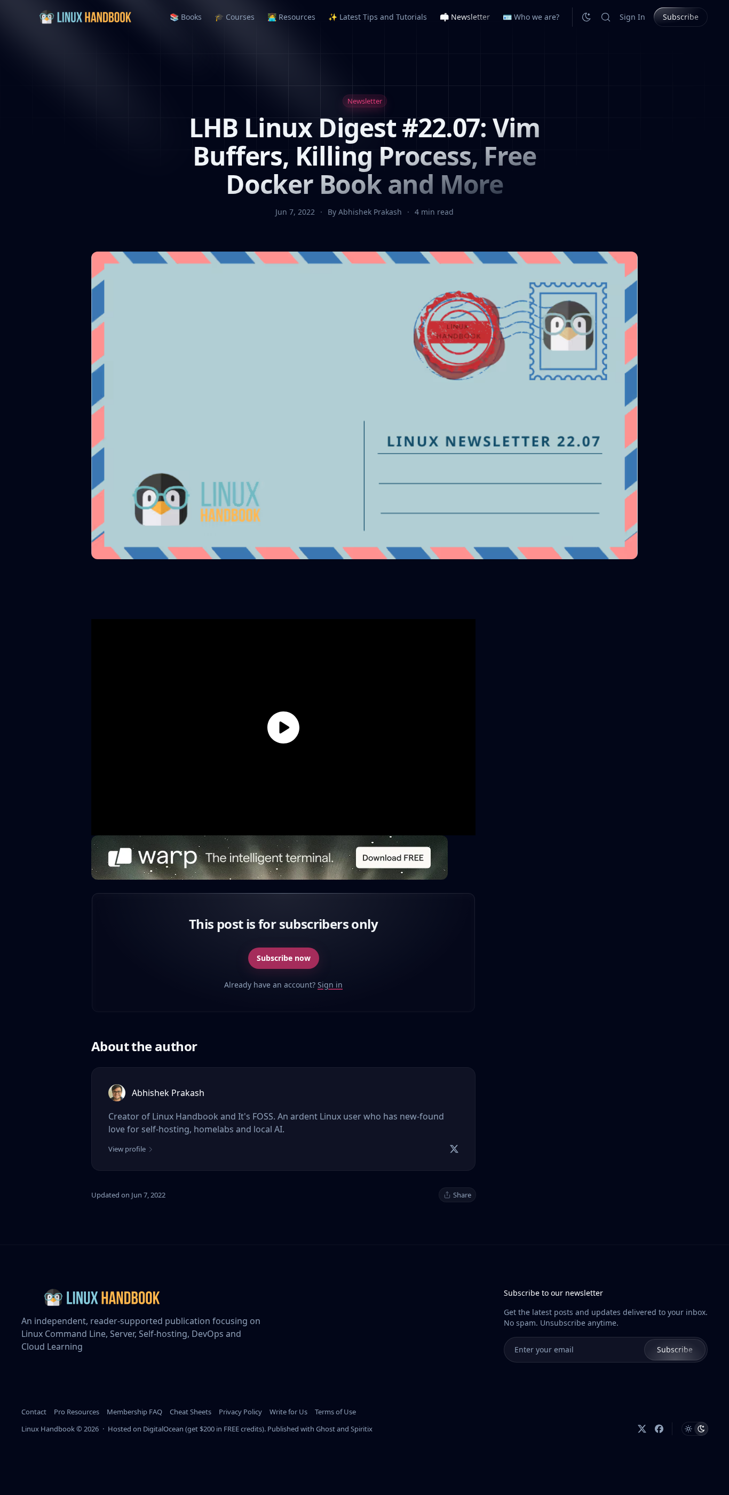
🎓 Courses (235, 17)
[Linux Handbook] (84, 17)
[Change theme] (586, 17)
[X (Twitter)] (454, 1149)
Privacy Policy (240, 1411)
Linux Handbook (48, 1429)
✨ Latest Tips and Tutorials (377, 17)
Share (462, 1195)
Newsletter (364, 101)
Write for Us (288, 1411)
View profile (127, 1149)
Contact (33, 1411)
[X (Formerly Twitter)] (642, 1428)
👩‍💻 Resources (291, 17)
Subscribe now (284, 958)
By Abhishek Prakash (366, 212)
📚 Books (186, 17)
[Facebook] (659, 1428)
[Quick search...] (605, 17)
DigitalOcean (163, 1429)
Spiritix (362, 1429)
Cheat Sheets (190, 1411)
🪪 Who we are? (531, 17)
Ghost (325, 1429)
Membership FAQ (134, 1411)
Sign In (632, 17)
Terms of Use (335, 1411)
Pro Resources (76, 1411)
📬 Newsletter (465, 17)
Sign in (330, 985)
